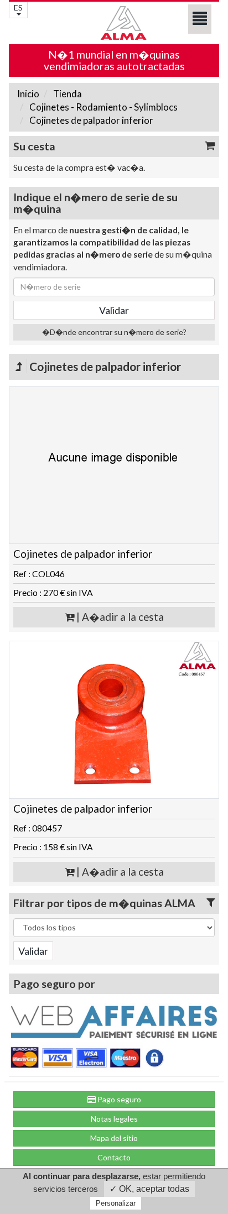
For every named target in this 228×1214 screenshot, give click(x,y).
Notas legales (114, 1118)
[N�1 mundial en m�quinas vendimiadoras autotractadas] (114, 23)
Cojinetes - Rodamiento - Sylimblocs (103, 107)
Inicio (28, 94)
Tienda (66, 94)
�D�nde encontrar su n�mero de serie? (114, 332)
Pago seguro (118, 1099)
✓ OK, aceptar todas (149, 1189)
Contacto (114, 1157)
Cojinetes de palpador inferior (90, 120)
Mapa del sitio (114, 1138)
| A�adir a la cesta (119, 617)
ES (18, 7)
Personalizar (116, 1203)
